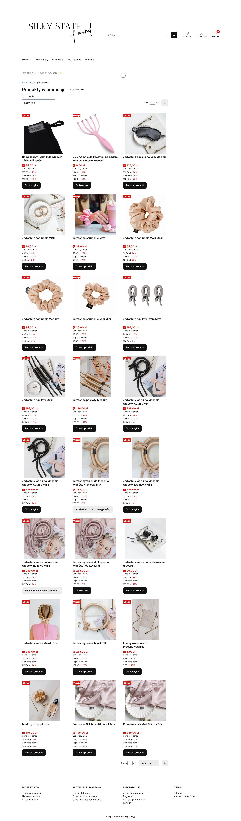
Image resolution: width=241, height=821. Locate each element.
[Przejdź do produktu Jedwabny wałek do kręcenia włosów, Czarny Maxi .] (44, 457)
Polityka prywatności (134, 799)
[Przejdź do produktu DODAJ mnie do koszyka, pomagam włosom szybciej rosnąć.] (95, 133)
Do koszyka (31, 185)
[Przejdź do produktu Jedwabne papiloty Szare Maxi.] (145, 295)
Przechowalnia (30, 799)
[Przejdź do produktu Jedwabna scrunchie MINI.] (44, 214)
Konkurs (127, 802)
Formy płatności (81, 793)
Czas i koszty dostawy (85, 796)
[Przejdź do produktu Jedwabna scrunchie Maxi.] (95, 214)
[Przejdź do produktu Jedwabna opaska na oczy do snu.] (145, 133)
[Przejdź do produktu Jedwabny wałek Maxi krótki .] (44, 619)
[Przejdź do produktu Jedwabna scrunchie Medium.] (44, 295)
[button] (174, 35)
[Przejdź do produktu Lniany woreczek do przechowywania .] (145, 619)
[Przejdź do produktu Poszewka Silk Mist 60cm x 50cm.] (145, 700)
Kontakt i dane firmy (184, 796)
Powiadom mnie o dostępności (92, 509)
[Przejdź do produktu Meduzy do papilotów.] (44, 700)
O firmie (178, 793)
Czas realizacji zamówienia (87, 799)
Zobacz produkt (135, 185)
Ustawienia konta (31, 796)
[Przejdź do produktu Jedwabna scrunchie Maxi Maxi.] (145, 214)
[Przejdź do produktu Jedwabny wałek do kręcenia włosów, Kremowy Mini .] (145, 457)
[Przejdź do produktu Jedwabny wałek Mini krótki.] (95, 619)
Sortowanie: (28, 96)
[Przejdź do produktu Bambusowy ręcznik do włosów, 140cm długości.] (44, 133)
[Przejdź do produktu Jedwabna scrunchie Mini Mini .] (95, 295)
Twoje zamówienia (32, 793)
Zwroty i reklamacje (133, 793)
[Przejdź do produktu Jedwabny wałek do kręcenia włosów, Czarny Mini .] (145, 376)
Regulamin (128, 796)
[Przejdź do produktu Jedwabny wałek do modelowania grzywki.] (145, 538)
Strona (146, 102)
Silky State (27, 82)
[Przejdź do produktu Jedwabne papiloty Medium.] (95, 376)
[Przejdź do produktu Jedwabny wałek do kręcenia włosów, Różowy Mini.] (95, 538)
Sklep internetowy (119, 816)
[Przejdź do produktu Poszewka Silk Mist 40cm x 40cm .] (95, 700)
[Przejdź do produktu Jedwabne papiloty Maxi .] (44, 376)
